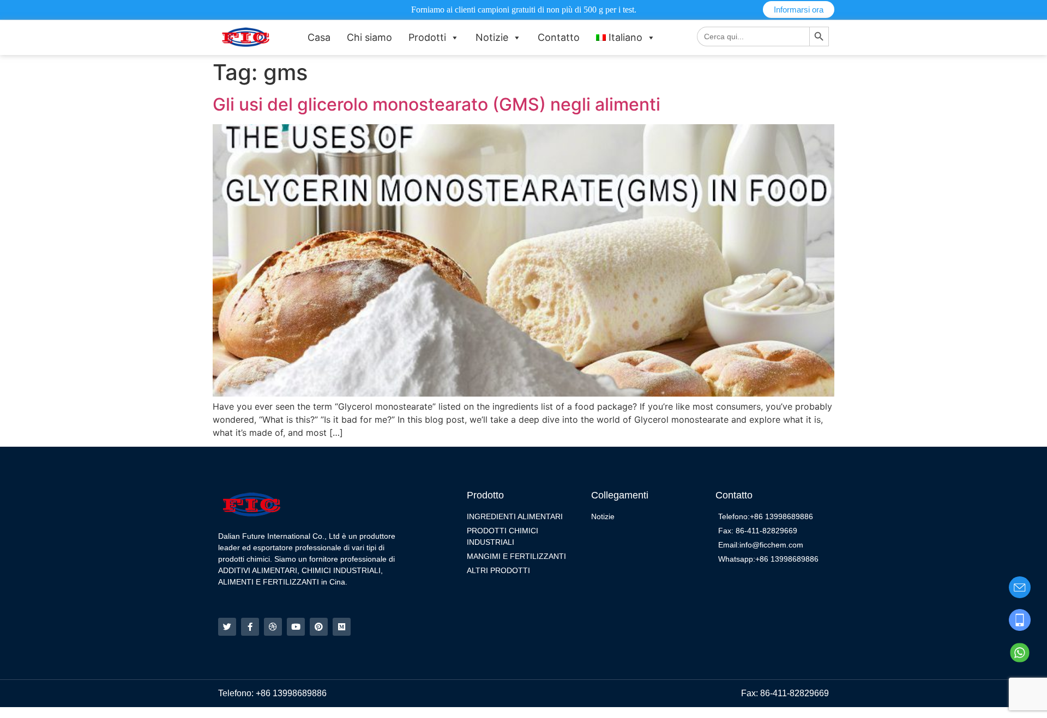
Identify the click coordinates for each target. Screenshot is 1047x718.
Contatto (559, 37)
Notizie (492, 37)
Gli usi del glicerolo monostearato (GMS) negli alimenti (436, 104)
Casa (319, 37)
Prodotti (427, 37)
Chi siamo (369, 37)
